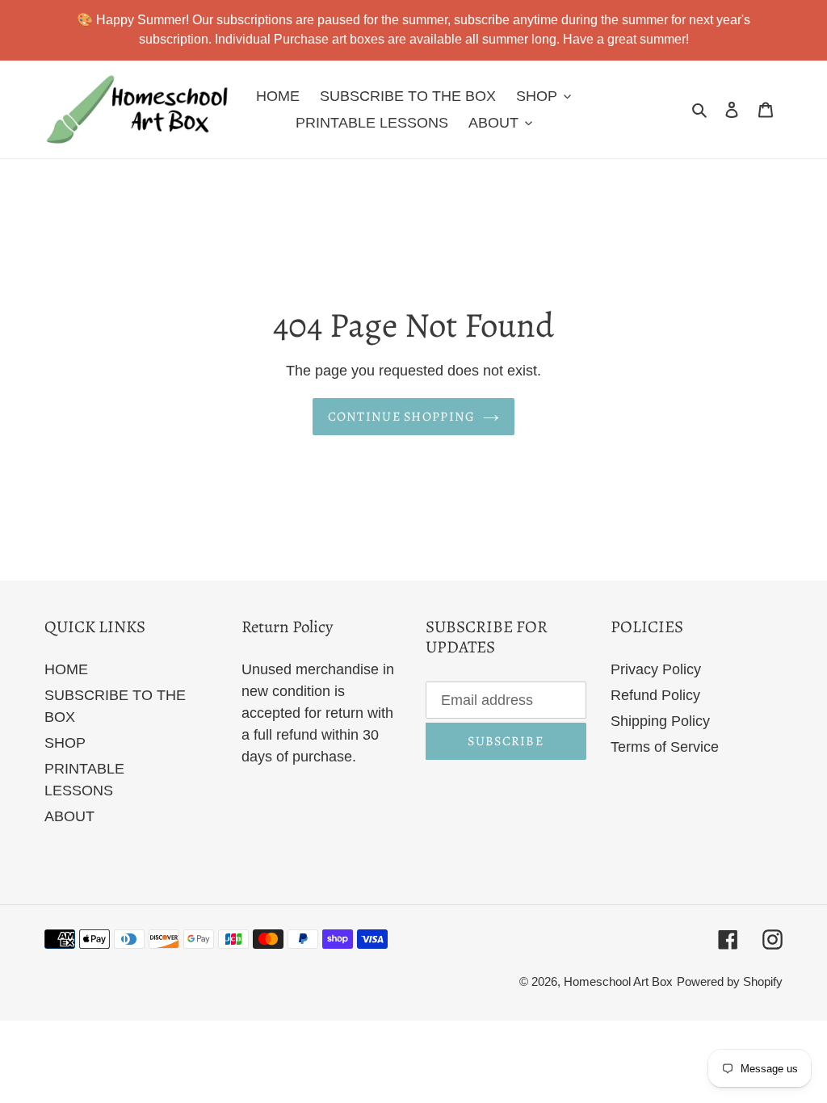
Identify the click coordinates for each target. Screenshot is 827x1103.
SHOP (65, 743)
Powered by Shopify (730, 981)
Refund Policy (655, 695)
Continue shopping (402, 417)
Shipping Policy (660, 721)
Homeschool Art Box (618, 981)
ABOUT (69, 816)
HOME (66, 669)
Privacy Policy (656, 669)
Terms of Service (665, 747)
